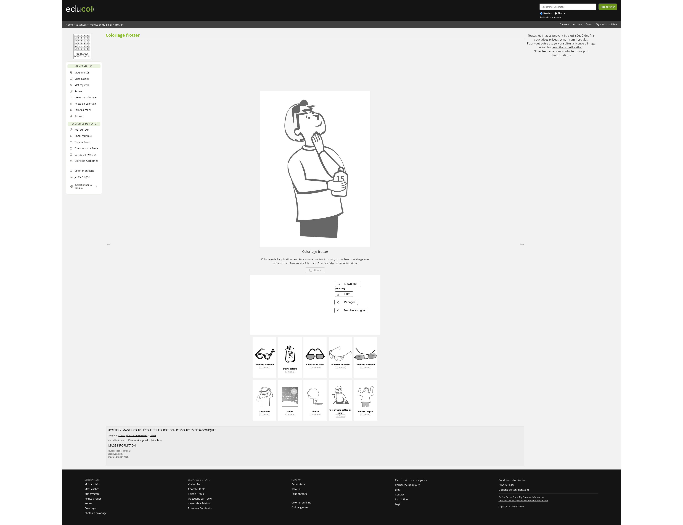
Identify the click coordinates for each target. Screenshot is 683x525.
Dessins (547, 13)
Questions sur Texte (200, 498)
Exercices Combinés (200, 508)
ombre (315, 411)
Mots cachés (92, 489)
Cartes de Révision (199, 503)
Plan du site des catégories (411, 480)
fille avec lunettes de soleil (340, 411)
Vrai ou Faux (195, 484)
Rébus (88, 503)
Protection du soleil (100, 24)
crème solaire (290, 368)
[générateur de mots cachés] (82, 58)
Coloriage (90, 508)
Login (398, 504)
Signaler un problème (606, 24)
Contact (589, 24)
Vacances (81, 24)
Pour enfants (299, 493)
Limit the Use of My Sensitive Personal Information (523, 500)
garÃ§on (146, 440)
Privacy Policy (506, 485)
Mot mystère (92, 493)
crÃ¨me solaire (133, 440)
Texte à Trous (196, 493)
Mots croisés (92, 484)
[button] (351, 310)
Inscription (578, 24)
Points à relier (93, 498)
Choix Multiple (196, 489)
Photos (561, 13)
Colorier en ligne (301, 502)
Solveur (296, 489)
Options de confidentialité (514, 489)
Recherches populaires (550, 17)
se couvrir (265, 411)
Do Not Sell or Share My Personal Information (521, 497)
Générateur (298, 484)
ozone (290, 411)
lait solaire (156, 440)
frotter (119, 24)
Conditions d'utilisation (512, 480)
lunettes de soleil (265, 364)
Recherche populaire (407, 485)
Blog (397, 489)
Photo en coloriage (96, 513)
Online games (300, 507)
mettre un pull (366, 411)
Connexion (565, 24)
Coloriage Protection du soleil (132, 435)
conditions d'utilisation (567, 47)
